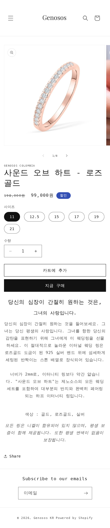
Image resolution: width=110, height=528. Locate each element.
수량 (7, 241)
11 (12, 217)
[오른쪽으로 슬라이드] (67, 155)
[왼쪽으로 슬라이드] (43, 155)
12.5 (34, 217)
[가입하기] (86, 493)
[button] (11, 18)
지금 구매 (55, 285)
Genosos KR (44, 518)
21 (12, 229)
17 (76, 217)
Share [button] (15, 456)
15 (56, 217)
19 (96, 217)
